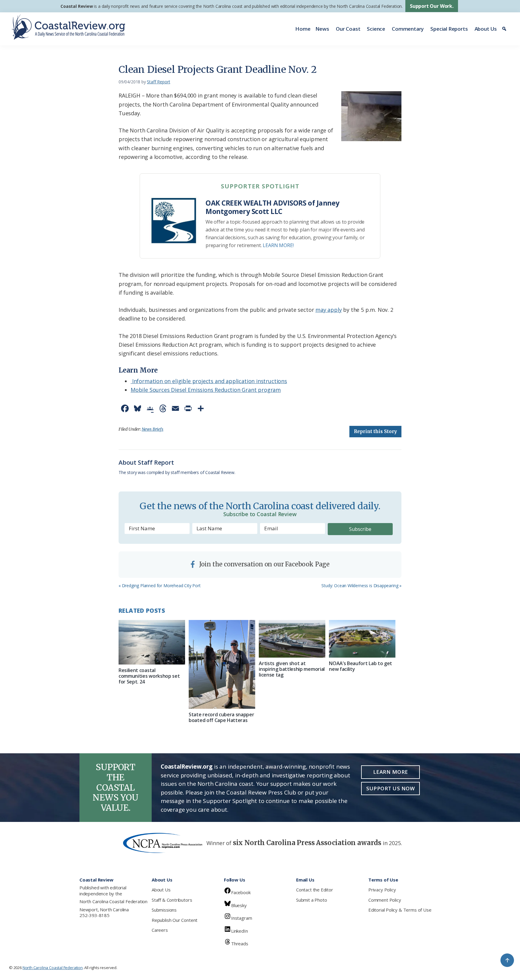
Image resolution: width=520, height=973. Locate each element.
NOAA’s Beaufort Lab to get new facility (360, 666)
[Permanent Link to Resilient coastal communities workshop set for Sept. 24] (152, 642)
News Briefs (152, 429)
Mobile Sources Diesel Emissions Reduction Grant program (206, 389)
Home (302, 28)
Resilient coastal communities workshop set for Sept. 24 (149, 676)
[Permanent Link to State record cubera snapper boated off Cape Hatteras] (222, 664)
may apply (328, 309)
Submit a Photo (311, 900)
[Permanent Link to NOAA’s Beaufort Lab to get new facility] (362, 638)
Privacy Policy (382, 890)
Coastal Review (76, 6)
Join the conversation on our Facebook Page (264, 564)
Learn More (390, 771)
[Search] (505, 28)
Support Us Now (390, 788)
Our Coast (348, 28)
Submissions (164, 910)
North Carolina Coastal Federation (113, 901)
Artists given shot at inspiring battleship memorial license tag (292, 669)
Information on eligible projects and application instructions (209, 381)
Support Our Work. (431, 6)
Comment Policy (384, 900)
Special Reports (449, 28)
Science (376, 28)
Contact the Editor (314, 890)
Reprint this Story (375, 431)
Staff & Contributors (172, 900)
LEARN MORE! (278, 245)
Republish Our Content (174, 920)
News (322, 28)
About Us (486, 28)
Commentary (408, 28)
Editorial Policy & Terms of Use (399, 910)
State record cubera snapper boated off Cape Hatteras (221, 717)
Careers (160, 930)
